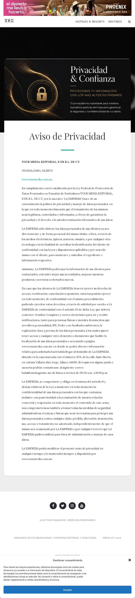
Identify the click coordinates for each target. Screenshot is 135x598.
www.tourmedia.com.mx (37, 179)
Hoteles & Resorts (90, 22)
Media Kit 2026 (112, 538)
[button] (129, 560)
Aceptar (67, 589)
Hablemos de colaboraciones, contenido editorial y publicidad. (55, 538)
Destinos (115, 22)
